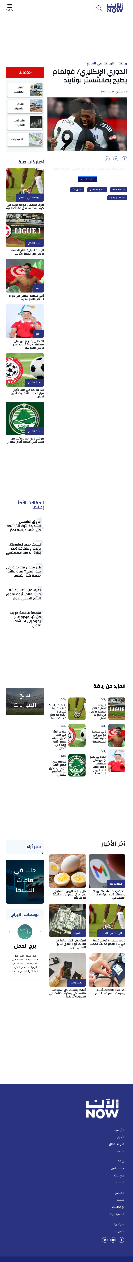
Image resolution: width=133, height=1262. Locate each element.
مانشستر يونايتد (117, 197)
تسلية (120, 1199)
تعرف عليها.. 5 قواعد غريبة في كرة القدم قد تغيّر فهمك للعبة (25, 206)
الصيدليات (17, 139)
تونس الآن (77, 189)
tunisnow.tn (118, 189)
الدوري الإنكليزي (97, 189)
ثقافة (120, 1151)
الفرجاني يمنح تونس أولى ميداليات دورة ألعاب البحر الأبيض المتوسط (28, 344)
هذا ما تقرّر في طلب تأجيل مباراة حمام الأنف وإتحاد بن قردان (27, 393)
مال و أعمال (116, 1144)
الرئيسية (119, 1130)
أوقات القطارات (19, 106)
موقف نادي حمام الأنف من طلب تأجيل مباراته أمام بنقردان (25, 440)
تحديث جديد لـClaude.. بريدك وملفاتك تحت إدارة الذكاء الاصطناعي (23, 548)
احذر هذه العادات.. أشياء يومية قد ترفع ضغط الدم (110, 991)
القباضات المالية (19, 123)
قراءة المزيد (87, 179)
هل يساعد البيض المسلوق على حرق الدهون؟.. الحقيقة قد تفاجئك (69, 894)
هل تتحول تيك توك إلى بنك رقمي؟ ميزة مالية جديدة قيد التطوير (23, 571)
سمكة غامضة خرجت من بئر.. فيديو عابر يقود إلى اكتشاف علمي (25, 619)
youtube (113, 1240)
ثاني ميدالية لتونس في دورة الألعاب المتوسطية (26, 297)
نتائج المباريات (25, 700)
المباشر (119, 1193)
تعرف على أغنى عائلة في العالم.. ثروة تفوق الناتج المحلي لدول (23, 594)
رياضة (122, 63)
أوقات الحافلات (19, 90)
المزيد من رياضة (109, 686)
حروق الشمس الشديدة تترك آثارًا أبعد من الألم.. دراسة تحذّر (24, 525)
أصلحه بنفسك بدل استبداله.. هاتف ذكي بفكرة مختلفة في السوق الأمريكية (67, 993)
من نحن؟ (119, 1224)
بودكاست (118, 1207)
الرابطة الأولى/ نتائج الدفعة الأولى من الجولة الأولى (27, 252)
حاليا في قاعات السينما (25, 880)
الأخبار (120, 1137)
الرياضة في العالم (100, 63)
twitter (105, 1240)
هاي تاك (119, 1175)
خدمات (120, 1182)
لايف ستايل (117, 1168)
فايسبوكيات (116, 1214)
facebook (121, 1240)
